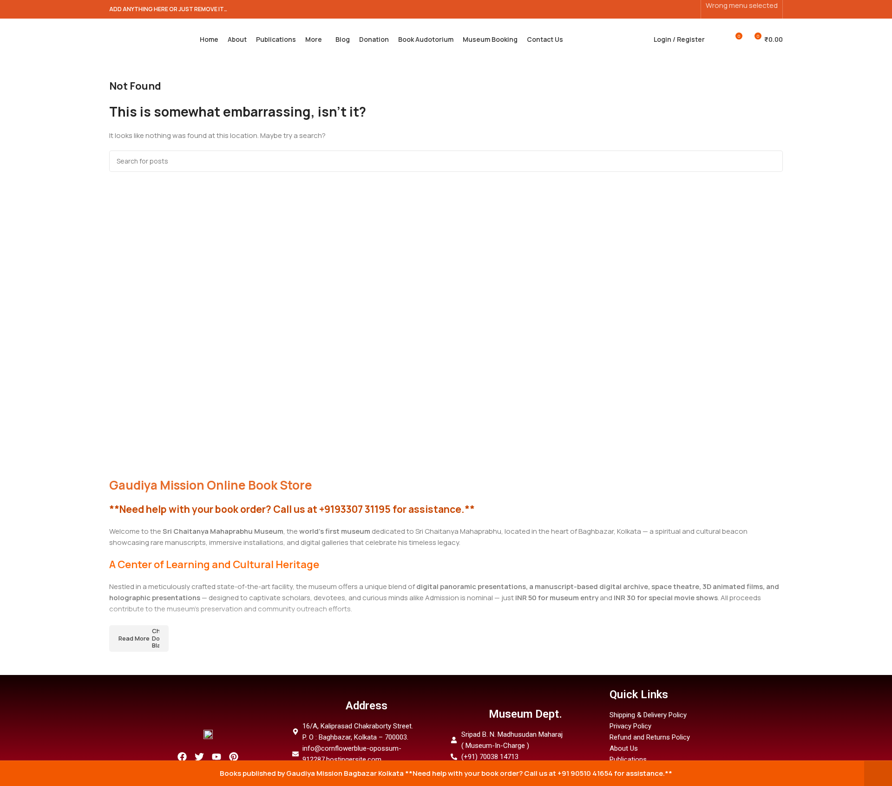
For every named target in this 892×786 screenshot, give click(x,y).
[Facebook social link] (643, 9)
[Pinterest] (233, 756)
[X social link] (655, 9)
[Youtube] (216, 756)
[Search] (717, 39)
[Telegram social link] (690, 9)
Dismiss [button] (878, 773)
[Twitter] (199, 756)
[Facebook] (182, 756)
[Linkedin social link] (678, 9)
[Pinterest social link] (666, 9)
